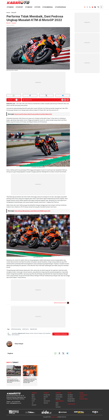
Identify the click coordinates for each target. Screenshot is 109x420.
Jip (32, 403)
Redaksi (82, 396)
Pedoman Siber (84, 399)
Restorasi (58, 399)
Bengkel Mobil (71, 399)
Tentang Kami (83, 394)
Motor (33, 396)
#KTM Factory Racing (16, 329)
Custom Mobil (59, 394)
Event (33, 401)
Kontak (81, 392)
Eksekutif (34, 405)
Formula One (47, 394)
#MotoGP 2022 (33, 329)
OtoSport (46, 392)
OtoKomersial (71, 404)
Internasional (47, 401)
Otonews (10, 7)
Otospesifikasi (60, 7)
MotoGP (13, 12)
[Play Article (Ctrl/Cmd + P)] (62, 100)
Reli (45, 399)
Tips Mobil (70, 394)
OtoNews (34, 392)
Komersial (58, 407)
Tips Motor (70, 396)
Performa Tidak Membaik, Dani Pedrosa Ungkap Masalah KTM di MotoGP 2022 (34, 18)
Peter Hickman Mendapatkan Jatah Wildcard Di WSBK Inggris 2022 (32, 211)
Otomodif (28, 7)
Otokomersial (47, 7)
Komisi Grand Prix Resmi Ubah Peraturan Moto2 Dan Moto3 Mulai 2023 (33, 114)
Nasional (46, 403)
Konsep (34, 399)
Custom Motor (59, 396)
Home (8, 12)
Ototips (37, 7)
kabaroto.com (54, 416)
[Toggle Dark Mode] (101, 7)
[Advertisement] (38, 82)
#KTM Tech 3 (25, 329)
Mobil (33, 394)
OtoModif (58, 392)
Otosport (19, 7)
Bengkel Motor (71, 401)
